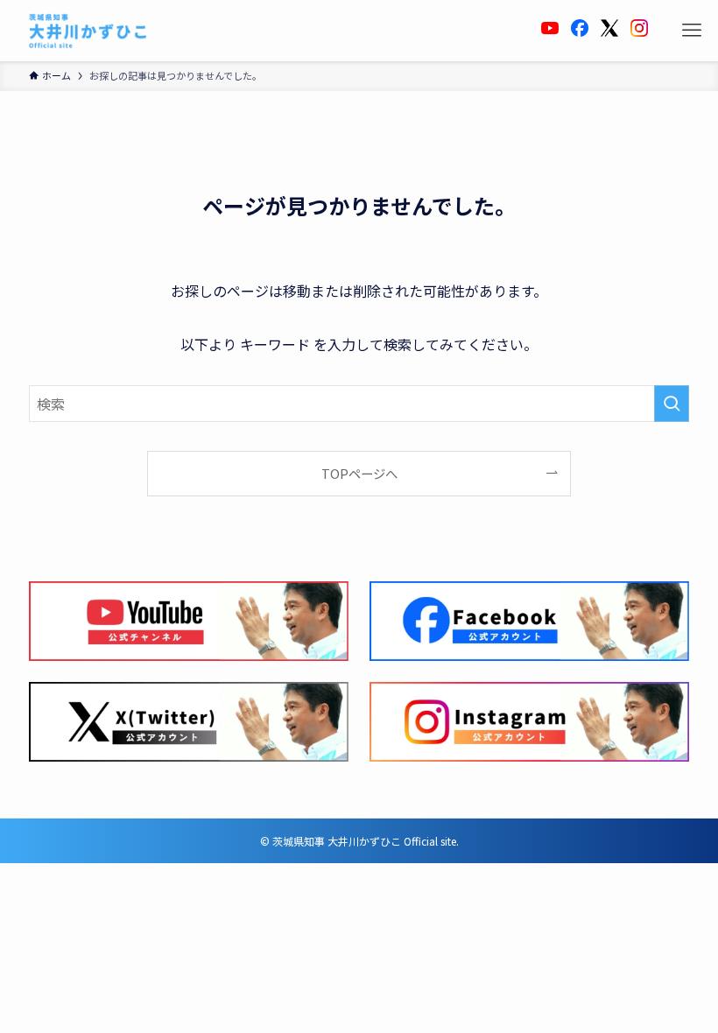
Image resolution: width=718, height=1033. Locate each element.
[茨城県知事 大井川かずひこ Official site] (88, 30)
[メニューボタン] (691, 30)
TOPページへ (359, 473)
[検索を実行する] (671, 403)
